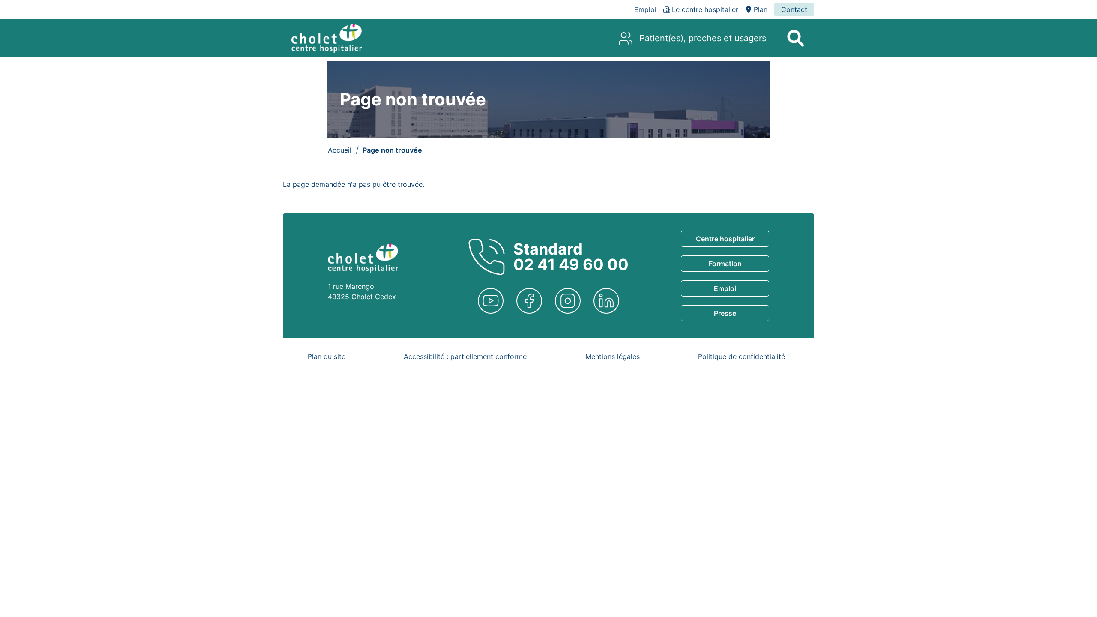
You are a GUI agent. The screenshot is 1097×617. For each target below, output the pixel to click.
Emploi (725, 288)
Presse (725, 313)
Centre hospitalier (725, 238)
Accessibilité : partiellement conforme (465, 356)
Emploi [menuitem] (645, 9)
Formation (725, 263)
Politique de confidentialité (741, 356)
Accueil (339, 150)
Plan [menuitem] (760, 9)
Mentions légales (612, 356)
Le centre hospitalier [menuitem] (705, 9)
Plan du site (326, 356)
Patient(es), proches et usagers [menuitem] (702, 38)
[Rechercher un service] (795, 38)
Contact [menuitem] (794, 9)
